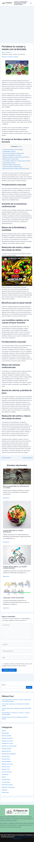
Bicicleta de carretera (7, 741)
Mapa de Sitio (17, 838)
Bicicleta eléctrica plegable (9, 754)
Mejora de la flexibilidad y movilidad (12, 155)
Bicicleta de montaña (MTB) (9, 746)
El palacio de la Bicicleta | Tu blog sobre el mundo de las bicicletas (20, 3)
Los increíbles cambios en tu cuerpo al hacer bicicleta (16, 160)
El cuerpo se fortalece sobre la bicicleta (13, 149)
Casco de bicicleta (7, 772)
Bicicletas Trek (5, 769)
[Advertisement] (17, 24)
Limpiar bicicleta (6, 779)
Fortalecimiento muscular (9, 151)
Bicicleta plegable (6, 761)
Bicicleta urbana (6, 766)
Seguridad (4, 790)
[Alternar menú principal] (30, 3)
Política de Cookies (27, 837)
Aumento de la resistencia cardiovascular (13, 153)
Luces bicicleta (6, 782)
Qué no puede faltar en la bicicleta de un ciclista (16, 486)
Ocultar (19, 146)
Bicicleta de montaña (7, 743)
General (4, 56)
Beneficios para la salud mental (11, 159)
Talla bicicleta (5, 792)
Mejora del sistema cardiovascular (11, 164)
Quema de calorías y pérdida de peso (12, 166)
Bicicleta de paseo (6, 748)
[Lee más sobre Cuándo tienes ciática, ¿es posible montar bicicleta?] (17, 554)
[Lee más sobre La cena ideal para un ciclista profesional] (17, 514)
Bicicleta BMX (5, 733)
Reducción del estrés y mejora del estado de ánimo (16, 157)
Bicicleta (4, 730)
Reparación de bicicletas (8, 787)
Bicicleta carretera (6, 735)
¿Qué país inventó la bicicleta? (13, 598)
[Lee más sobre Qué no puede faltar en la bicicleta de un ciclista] (17, 476)
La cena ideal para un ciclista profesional (13, 531)
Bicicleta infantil (6, 759)
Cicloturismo (5, 774)
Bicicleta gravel (6, 756)
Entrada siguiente (27, 457)
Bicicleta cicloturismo (7, 738)
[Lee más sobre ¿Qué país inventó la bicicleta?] (17, 587)
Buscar (3, 684)
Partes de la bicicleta (7, 784)
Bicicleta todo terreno (7, 764)
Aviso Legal (18, 837)
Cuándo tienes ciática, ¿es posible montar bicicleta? (15, 567)
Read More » (6, 498)
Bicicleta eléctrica (6, 751)
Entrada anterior (6, 457)
